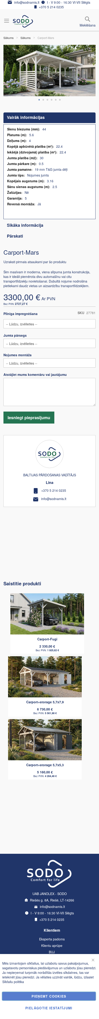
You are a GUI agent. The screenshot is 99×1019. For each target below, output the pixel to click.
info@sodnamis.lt (26, 2)
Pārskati (15, 236)
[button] (39, 99)
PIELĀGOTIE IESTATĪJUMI (49, 1008)
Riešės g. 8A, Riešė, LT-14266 (52, 900)
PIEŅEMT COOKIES (49, 996)
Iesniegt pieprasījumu (29, 418)
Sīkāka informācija (25, 225)
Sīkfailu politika (13, 981)
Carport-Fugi (47, 639)
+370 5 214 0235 (51, 7)
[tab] (49, 117)
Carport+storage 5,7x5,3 (45, 765)
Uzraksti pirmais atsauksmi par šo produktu (34, 261)
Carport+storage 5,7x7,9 (45, 702)
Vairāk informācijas (26, 117)
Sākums (8, 38)
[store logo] (23, 21)
